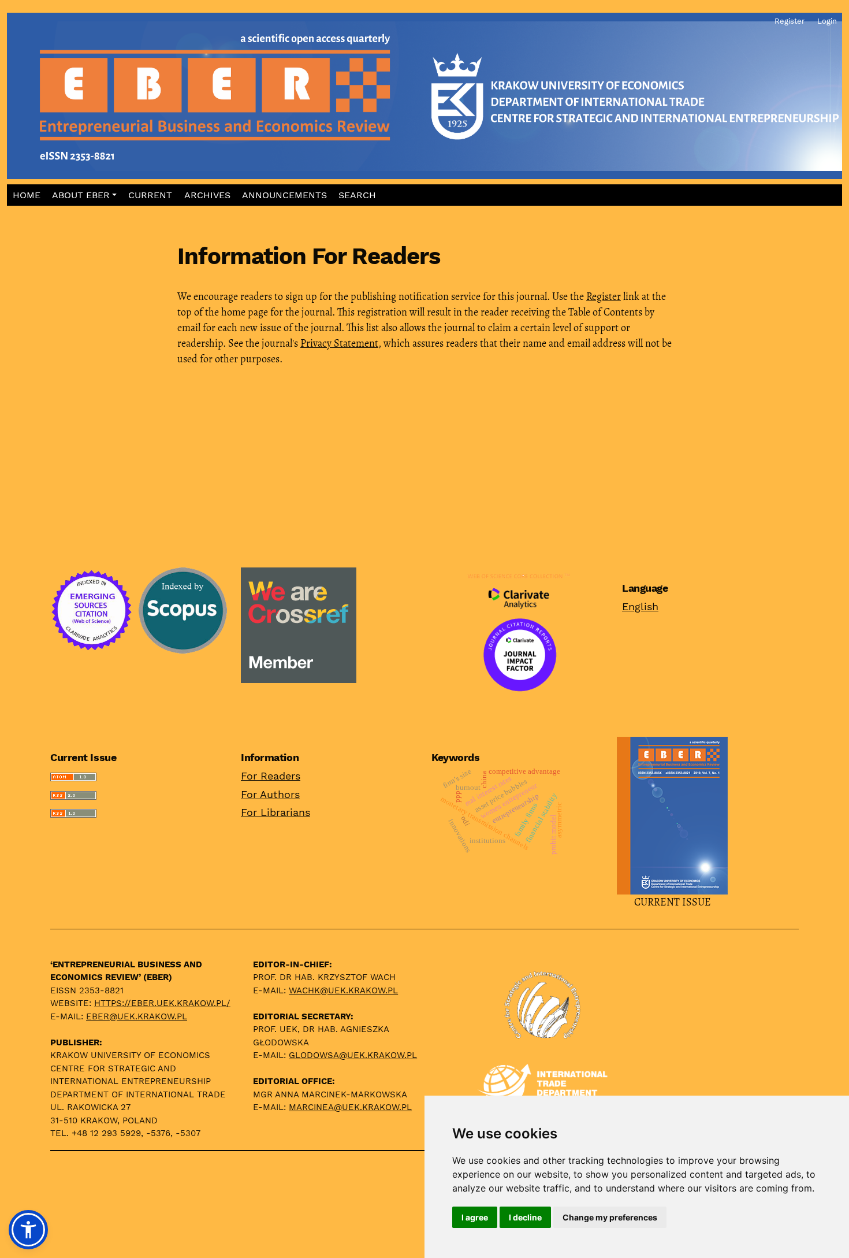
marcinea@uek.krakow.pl (350, 1107)
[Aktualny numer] (672, 814)
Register (603, 296)
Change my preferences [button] (610, 1217)
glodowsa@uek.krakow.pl (353, 1055)
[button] (85, 195)
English (640, 606)
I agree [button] (474, 1217)
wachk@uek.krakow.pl (343, 990)
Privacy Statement (339, 343)
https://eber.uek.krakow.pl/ (162, 1003)
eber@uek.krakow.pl (136, 1016)
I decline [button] (525, 1217)
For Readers (270, 776)
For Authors (270, 794)
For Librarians (275, 812)
